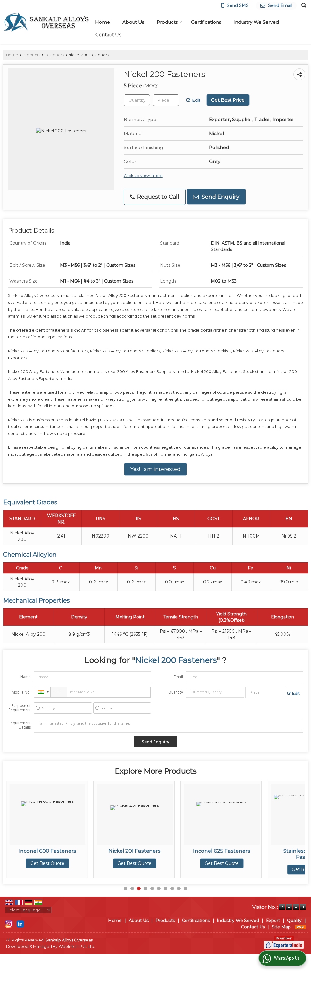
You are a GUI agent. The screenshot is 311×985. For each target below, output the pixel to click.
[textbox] (166, 100)
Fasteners (54, 55)
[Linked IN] (20, 923)
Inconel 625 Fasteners (146, 851)
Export (273, 920)
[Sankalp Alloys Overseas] (46, 22)
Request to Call (157, 196)
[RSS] (300, 927)
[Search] (303, 5)
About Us (133, 22)
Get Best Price (228, 100)
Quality (294, 920)
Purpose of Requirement (20, 708)
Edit (195, 100)
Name (25, 676)
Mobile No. (21, 692)
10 (185, 888)
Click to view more (143, 175)
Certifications (206, 22)
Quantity (175, 692)
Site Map (281, 927)
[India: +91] (42, 692)
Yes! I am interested (155, 469)
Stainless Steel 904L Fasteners (233, 854)
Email (178, 676)
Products (167, 22)
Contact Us (108, 34)
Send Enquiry (219, 196)
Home (102, 22)
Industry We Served (256, 22)
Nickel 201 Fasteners (59, 851)
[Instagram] (8, 923)
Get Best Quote (60, 863)
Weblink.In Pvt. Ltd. (77, 946)
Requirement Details (20, 725)
